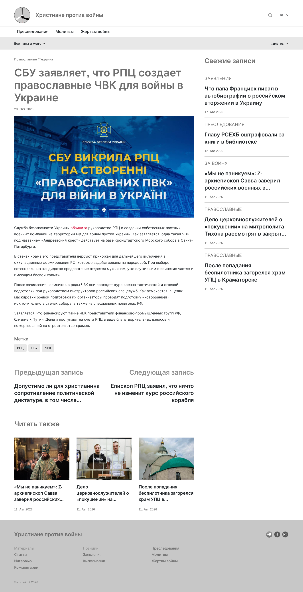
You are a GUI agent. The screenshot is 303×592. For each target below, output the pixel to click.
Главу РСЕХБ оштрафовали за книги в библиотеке (245, 138)
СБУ (34, 348)
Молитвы (64, 31)
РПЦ (20, 348)
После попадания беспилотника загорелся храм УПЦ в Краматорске (166, 493)
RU (282, 15)
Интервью (23, 561)
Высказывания (94, 561)
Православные (25, 59)
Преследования (32, 31)
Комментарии (26, 567)
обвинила (79, 228)
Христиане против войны (69, 15)
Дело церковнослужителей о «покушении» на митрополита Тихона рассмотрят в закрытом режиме (103, 493)
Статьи (20, 554)
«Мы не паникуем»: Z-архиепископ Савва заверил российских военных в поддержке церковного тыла (38, 493)
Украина (46, 59)
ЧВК (48, 348)
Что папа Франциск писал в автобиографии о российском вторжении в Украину (245, 95)
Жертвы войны (95, 31)
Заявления (92, 554)
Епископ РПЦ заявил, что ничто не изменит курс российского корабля (152, 393)
